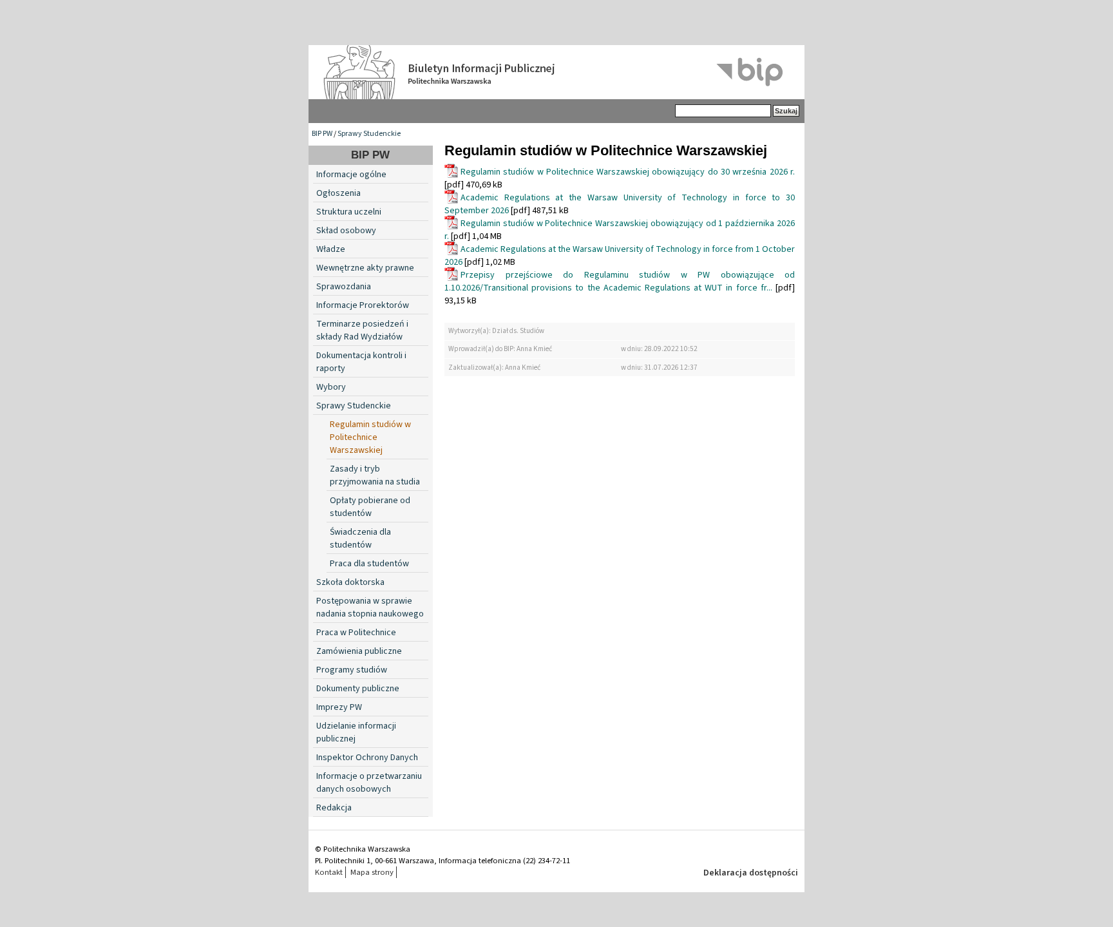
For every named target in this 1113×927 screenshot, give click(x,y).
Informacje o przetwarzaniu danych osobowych (369, 783)
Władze (330, 249)
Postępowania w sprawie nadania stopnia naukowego (370, 607)
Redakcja (334, 807)
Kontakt (329, 872)
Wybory (331, 387)
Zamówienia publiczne (359, 651)
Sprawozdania (343, 286)
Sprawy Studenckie (369, 133)
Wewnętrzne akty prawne (365, 268)
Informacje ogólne (351, 174)
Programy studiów (351, 670)
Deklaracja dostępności (750, 872)
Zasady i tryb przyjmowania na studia (375, 475)
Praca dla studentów (369, 563)
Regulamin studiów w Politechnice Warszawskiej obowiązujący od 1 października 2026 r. (619, 230)
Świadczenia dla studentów (360, 538)
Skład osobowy (346, 230)
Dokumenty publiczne (357, 688)
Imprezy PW (339, 707)
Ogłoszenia (338, 193)
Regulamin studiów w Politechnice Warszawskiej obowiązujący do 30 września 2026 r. (628, 172)
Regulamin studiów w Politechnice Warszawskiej (370, 437)
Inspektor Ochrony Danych (367, 757)
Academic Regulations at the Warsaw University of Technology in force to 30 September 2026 (619, 204)
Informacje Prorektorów (362, 305)
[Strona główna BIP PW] (556, 72)
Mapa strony (372, 872)
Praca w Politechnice (356, 632)
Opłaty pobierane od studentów (370, 507)
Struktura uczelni (348, 211)
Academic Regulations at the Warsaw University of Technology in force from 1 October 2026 (619, 256)
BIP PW (322, 133)
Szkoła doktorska (350, 582)
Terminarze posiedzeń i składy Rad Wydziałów (362, 330)
